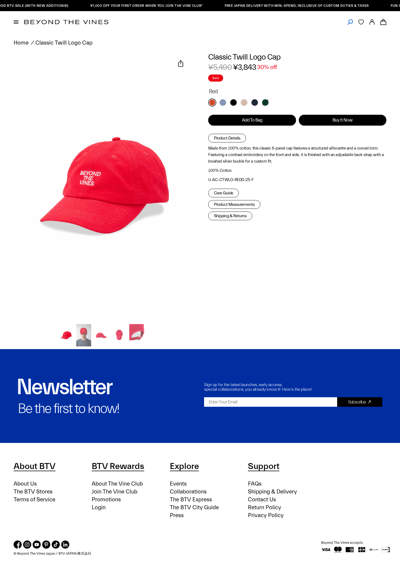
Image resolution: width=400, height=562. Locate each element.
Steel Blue (223, 102)
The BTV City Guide (194, 507)
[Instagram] (27, 545)
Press (177, 515)
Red (212, 102)
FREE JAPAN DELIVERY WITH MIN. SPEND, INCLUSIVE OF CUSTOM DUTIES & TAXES (287, 5)
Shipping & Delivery (272, 492)
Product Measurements (234, 204)
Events (178, 484)
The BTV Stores (33, 492)
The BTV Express (191, 499)
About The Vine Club (117, 484)
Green (265, 102)
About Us (25, 484)
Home (21, 43)
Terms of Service (34, 499)
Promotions (106, 499)
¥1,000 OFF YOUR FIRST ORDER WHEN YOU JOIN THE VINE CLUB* (137, 5)
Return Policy (264, 507)
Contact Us (262, 499)
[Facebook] (18, 545)
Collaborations (188, 492)
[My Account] (372, 22)
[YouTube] (37, 545)
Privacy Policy (266, 515)
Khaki (244, 102)
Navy (255, 102)
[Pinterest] (46, 545)
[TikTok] (56, 545)
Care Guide (223, 193)
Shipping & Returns (230, 215)
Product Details (227, 138)
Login (99, 507)
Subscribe (357, 402)
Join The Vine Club (114, 492)
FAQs (254, 484)
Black (233, 102)
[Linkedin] (65, 545)
